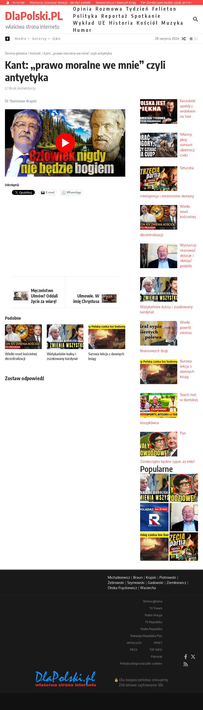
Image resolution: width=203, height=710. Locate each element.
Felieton (164, 9)
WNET (158, 643)
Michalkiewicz (119, 577)
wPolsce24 (134, 643)
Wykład (84, 23)
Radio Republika (151, 629)
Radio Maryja (153, 615)
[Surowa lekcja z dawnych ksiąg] (154, 546)
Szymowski (136, 582)
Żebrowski (116, 582)
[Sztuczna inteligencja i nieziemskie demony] (184, 546)
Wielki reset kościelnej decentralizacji (21, 356)
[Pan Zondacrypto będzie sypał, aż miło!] (184, 488)
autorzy (39, 38)
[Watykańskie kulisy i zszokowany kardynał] (154, 488)
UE (102, 23)
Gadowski (155, 582)
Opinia (83, 9)
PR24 (133, 650)
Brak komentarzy (22, 88)
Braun (138, 577)
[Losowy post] (184, 39)
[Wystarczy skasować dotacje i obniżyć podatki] (184, 517)
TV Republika (153, 622)
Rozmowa (109, 9)
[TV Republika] (154, 517)
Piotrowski (167, 577)
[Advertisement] (65, 237)
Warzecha (148, 588)
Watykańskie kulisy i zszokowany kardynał (62, 356)
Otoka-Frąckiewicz (122, 588)
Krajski (151, 577)
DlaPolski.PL (34, 15)
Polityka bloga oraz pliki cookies (141, 663)
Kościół (147, 23)
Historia (121, 23)
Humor (82, 30)
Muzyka (172, 23)
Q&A (56, 38)
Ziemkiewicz (176, 582)
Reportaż (114, 16)
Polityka (85, 16)
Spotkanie (146, 16)
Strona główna (16, 53)
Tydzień (137, 9)
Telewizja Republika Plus (146, 636)
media (20, 38)
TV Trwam (156, 608)
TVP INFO (156, 650)
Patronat (156, 656)
